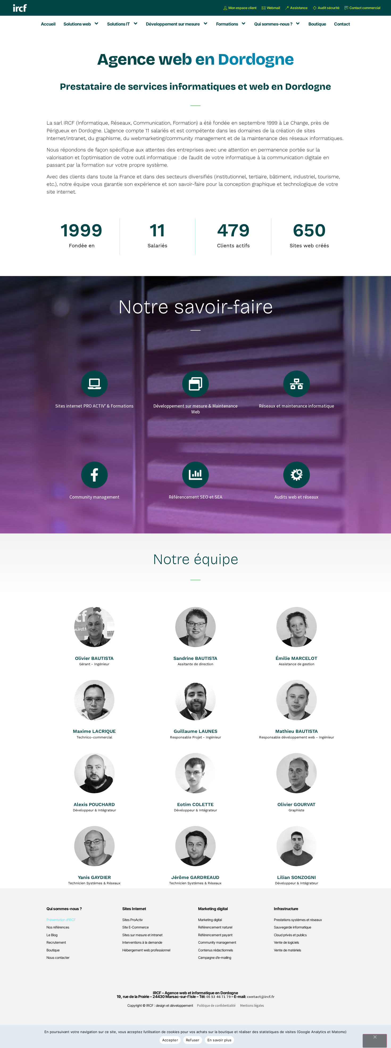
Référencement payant (215, 935)
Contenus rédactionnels (215, 950)
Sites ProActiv (132, 920)
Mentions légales (252, 1005)
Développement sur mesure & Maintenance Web (195, 408)
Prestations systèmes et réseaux (298, 920)
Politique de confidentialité (216, 1005)
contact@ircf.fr (260, 996)
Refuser (192, 1040)
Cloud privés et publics (290, 935)
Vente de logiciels (286, 942)
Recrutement (56, 942)
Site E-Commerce (135, 927)
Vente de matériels (287, 950)
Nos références (58, 927)
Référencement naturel (215, 927)
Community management (94, 497)
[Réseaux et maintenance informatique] (296, 384)
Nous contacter (58, 958)
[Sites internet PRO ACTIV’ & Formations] (94, 384)
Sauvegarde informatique (292, 927)
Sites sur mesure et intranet (142, 935)
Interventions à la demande (142, 942)
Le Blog (52, 935)
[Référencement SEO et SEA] (195, 475)
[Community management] (94, 475)
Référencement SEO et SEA (195, 497)
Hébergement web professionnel (146, 950)
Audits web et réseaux (296, 497)
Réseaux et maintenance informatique (296, 406)
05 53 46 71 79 (218, 996)
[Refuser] (375, 1041)
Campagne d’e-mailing (214, 958)
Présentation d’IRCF (61, 920)
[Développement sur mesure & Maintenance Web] (195, 384)
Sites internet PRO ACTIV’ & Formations (94, 406)
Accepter (170, 1040)
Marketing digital (210, 920)
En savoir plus (219, 1040)
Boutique (53, 950)
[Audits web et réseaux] (296, 475)
